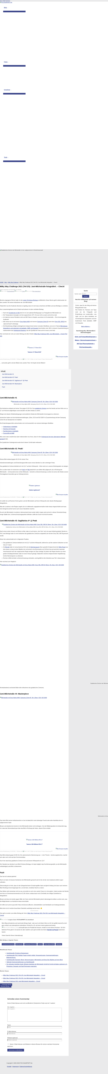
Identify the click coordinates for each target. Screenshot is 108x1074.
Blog (5, 7)
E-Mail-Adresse (11, 1031)
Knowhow (7, 90)
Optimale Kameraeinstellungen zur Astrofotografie (20, 962)
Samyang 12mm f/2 (42, 321)
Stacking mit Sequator (9, 429)
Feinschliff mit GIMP (8, 433)
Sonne (40, 944)
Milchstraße (19, 944)
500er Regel (62, 547)
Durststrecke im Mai (14, 312)
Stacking (58, 944)
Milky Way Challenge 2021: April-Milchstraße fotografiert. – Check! (21, 981)
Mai (29, 469)
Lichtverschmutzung (8, 944)
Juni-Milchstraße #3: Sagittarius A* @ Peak (15, 380)
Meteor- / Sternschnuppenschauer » (85, 340)
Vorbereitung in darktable (10, 426)
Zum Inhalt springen (5, 0)
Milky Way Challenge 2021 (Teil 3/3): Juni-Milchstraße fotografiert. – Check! (24, 978)
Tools (5, 157)
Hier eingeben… (11, 1007)
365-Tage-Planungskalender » (86, 343)
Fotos (6, 62)
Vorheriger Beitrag (6, 984)
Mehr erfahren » (85, 326)
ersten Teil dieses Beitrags (30, 300)
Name (9, 1025)
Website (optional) (12, 1037)
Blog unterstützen (36, 291)
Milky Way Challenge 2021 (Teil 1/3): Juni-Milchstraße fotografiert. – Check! (24, 975)
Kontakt (9, 1066)
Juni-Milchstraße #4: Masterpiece (12, 384)
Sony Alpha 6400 (25, 321)
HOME (1, 282)
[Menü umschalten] (14, 11)
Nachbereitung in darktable (10, 431)
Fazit (3, 387)
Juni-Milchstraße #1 (8, 374)
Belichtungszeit (35, 547)
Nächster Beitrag (6, 986)
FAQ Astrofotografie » (85, 347)
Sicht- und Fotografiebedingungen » (86, 336)
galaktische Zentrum (40, 408)
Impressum (16, 1066)
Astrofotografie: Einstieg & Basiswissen (17, 953)
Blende (7, 547)
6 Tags (23, 291)
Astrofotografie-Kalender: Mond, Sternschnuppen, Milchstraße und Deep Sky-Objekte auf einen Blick (34, 959)
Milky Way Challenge (13, 282)
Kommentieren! (10, 291)
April (23, 469)
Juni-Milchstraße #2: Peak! (10, 377)
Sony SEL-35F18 (60, 321)
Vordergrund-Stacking (20, 330)
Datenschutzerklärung (26, 1066)
